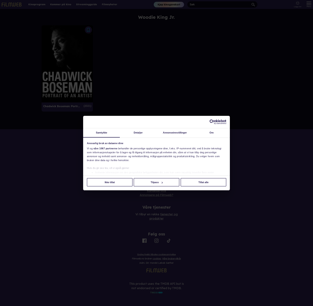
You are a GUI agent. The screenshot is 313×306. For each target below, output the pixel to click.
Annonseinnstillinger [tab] (175, 132)
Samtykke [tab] (101, 132)
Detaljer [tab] (138, 132)
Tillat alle (203, 182)
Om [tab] (211, 132)
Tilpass (155, 182)
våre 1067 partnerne (105, 148)
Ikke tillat (110, 182)
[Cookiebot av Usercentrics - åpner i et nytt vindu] (212, 121)
